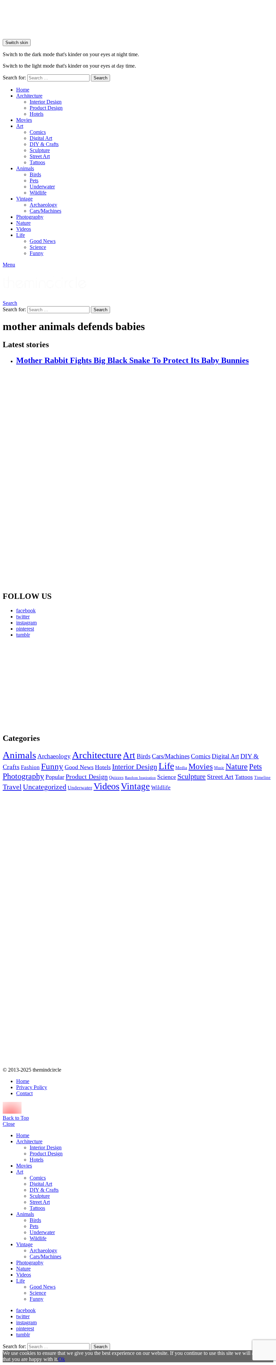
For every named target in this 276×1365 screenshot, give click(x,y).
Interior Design (46, 102)
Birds (35, 174)
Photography (29, 217)
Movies (24, 120)
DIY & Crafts (44, 144)
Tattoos (37, 162)
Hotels (36, 114)
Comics (38, 132)
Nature (23, 223)
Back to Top (16, 1118)
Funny (36, 253)
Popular (54, 777)
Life (20, 235)
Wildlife (38, 192)
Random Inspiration (140, 778)
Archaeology (43, 205)
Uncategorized (44, 787)
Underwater (42, 186)
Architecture (29, 96)
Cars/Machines (45, 211)
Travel (12, 787)
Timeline (262, 777)
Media (181, 767)
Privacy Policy (31, 1087)
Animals (25, 168)
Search (100, 77)
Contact (24, 1093)
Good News (43, 241)
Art (19, 126)
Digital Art (41, 138)
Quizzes (116, 777)
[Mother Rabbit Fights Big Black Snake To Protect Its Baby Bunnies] (144, 478)
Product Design (46, 108)
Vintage (24, 199)
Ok (61, 1359)
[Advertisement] (45, 685)
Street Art (40, 156)
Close (9, 1124)
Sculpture (40, 150)
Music (219, 767)
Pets (34, 180)
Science (38, 247)
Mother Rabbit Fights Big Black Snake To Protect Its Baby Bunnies (132, 360)
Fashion (30, 767)
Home (22, 90)
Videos (23, 229)
